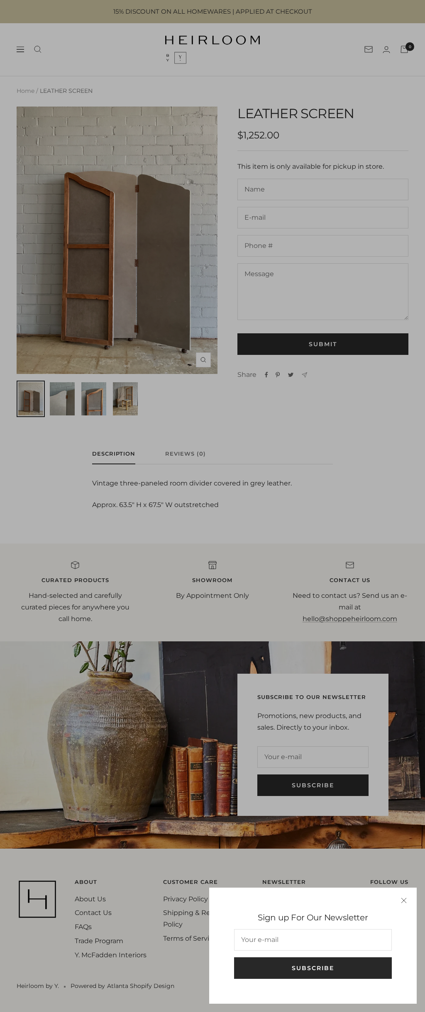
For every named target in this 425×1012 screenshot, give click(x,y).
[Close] (404, 900)
